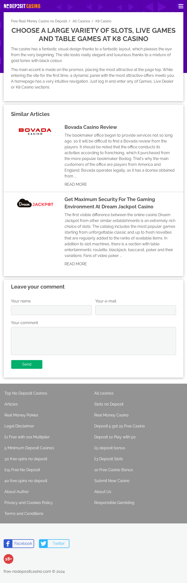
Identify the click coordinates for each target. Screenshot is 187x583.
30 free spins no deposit (25, 459)
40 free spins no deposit (25, 480)
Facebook (23, 543)
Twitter (59, 543)
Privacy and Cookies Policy (28, 502)
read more (76, 184)
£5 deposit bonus (109, 448)
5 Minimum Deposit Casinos (29, 448)
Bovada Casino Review (91, 127)
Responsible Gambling (114, 502)
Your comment (24, 322)
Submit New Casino (112, 480)
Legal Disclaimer (19, 426)
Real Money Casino (111, 415)
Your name (21, 301)
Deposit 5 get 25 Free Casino (119, 426)
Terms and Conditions (23, 513)
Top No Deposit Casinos (25, 393)
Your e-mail (105, 301)
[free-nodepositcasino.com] (22, 6)
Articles (11, 404)
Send (26, 364)
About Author (16, 491)
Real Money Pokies (21, 415)
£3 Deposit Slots (108, 459)
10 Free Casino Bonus (113, 470)
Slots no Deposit (108, 404)
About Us (102, 491)
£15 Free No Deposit (22, 470)
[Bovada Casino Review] (35, 131)
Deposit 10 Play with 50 (115, 437)
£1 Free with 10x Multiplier (27, 437)
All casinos (103, 393)
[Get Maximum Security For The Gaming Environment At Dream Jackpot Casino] (35, 203)
